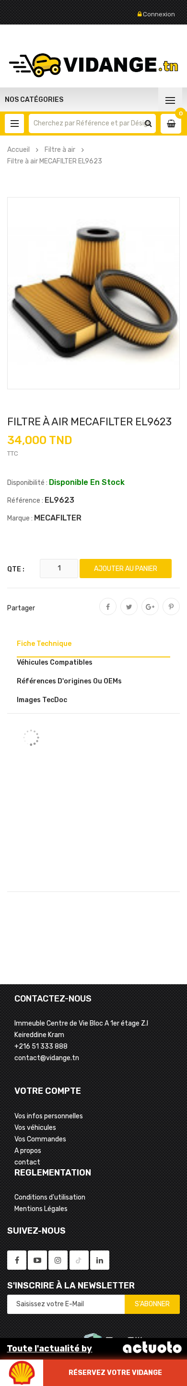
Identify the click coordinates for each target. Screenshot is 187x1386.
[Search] (148, 123)
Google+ (150, 613)
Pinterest (171, 613)
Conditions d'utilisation (49, 1197)
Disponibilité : (27, 483)
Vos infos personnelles (48, 1116)
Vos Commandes (40, 1139)
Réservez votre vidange (115, 1373)
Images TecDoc (42, 700)
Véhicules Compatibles (55, 662)
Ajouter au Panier (125, 569)
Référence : (25, 500)
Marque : (20, 518)
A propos (27, 1151)
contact (27, 1162)
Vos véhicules (35, 1128)
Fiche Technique (44, 644)
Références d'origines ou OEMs (69, 681)
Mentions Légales (41, 1209)
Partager (108, 613)
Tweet (129, 613)
